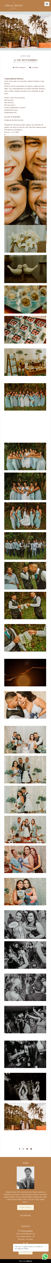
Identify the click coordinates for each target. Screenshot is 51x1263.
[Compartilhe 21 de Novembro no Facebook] (19, 1149)
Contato (25, 1252)
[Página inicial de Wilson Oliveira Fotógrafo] (14, 5)
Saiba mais (25, 1207)
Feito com (25, 1261)
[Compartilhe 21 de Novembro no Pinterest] (31, 1149)
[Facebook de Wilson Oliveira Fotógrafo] (23, 1244)
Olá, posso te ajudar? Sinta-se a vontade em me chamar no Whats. (29, 1247)
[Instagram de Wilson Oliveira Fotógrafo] (27, 1244)
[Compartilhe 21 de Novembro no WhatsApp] (23, 1149)
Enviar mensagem (27, 1231)
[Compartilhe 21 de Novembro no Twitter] (27, 1149)
